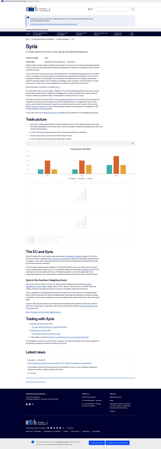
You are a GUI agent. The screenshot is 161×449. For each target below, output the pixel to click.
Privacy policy (75, 431)
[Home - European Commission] (39, 8)
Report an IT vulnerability (33, 431)
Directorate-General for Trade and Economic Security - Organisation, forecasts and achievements (120, 406)
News (111, 400)
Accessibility (96, 431)
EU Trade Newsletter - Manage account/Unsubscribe (91, 405)
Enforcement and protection (81, 34)
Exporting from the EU (37, 330)
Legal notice (86, 431)
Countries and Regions (62, 39)
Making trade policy (116, 397)
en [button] (92, 9)
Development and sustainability (62, 34)
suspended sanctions (65, 99)
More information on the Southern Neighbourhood (43, 312)
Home (28, 34)
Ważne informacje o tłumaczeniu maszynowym (62, 24)
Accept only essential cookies (117, 443)
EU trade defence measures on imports (45, 327)
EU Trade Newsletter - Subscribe (92, 400)
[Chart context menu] (132, 143)
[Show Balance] (90, 178)
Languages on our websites (52, 431)
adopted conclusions (51, 113)
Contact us (70, 428)
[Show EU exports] (81, 178)
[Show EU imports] (72, 178)
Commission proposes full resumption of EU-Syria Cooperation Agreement (60, 363)
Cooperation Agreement (74, 256)
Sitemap (112, 411)
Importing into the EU (37, 324)
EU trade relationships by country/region (40, 34)
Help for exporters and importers (101, 34)
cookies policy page (61, 442)
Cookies (65, 431)
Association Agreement (61, 259)
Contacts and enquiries (89, 397)
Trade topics (132, 34)
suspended (86, 269)
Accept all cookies (96, 443)
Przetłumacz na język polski (38, 24)
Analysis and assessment (118, 34)
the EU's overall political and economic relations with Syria (68, 337)
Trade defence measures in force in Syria (46, 334)
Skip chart (55, 143)
